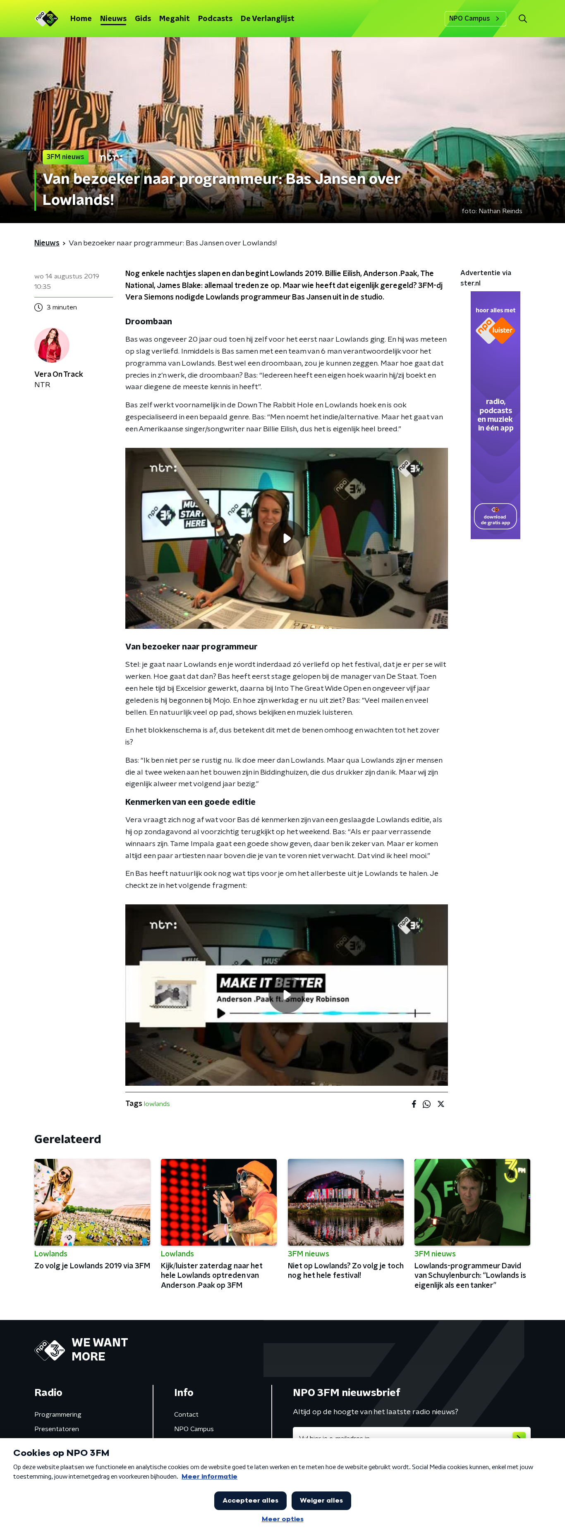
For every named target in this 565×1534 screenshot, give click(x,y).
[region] (286, 538)
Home (81, 19)
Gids (143, 19)
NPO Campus (469, 18)
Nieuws (113, 19)
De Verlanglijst (267, 19)
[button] (523, 18)
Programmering (57, 1414)
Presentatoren (56, 1429)
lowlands (157, 1104)
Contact (186, 1414)
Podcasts (215, 19)
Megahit (174, 19)
